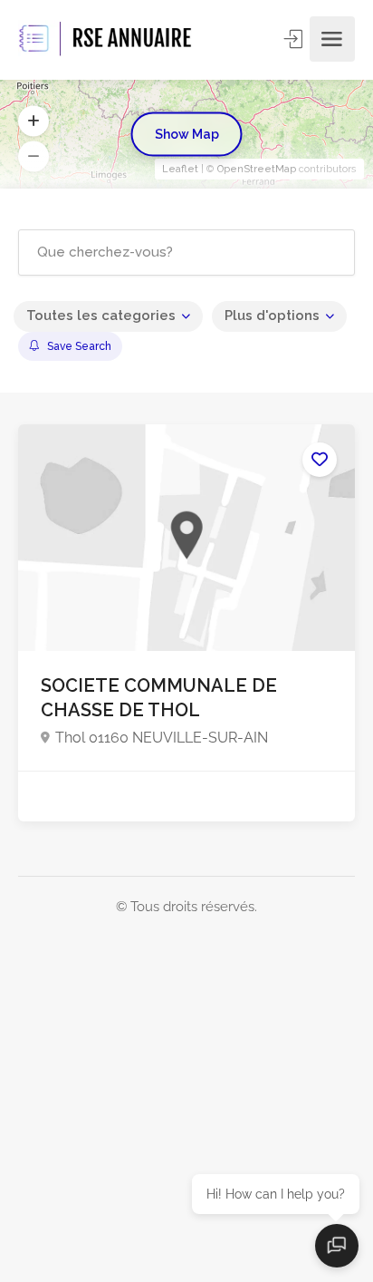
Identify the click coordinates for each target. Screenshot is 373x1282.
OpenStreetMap (256, 169)
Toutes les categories (101, 315)
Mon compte (295, 38)
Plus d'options (272, 315)
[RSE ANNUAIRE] (107, 39)
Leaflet (180, 169)
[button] (33, 121)
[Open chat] (337, 1245)
